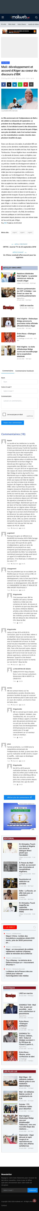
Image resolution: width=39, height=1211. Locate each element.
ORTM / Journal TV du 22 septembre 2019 (19, 247)
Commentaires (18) (13, 434)
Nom (3, 378)
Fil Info (3, 24)
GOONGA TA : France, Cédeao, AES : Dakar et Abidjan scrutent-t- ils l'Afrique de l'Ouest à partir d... (27, 1038)
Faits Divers (22, 24)
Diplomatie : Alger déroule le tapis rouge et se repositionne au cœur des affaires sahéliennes (26, 1140)
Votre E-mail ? (6, 387)
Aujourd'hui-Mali (21, 298)
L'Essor (19, 283)
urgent (14, 232)
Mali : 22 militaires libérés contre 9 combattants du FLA (26, 1095)
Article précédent (20, 244)
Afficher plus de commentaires (18, 797)
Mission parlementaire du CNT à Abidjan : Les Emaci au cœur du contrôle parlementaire (26, 292)
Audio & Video (33, 24)
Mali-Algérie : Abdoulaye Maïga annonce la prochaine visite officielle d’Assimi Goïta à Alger (27, 322)
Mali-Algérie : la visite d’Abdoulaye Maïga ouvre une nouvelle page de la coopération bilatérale (27, 351)
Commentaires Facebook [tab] (24, 371)
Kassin (9, 440)
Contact (4, 1205)
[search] (36, 17)
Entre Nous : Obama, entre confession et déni (26, 1054)
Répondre (15, 528)
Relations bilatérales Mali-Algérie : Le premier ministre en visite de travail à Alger (27, 277)
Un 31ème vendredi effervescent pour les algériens (19, 256)
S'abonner (32, 1190)
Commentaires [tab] (7, 371)
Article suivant (18, 252)
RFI (5, 223)
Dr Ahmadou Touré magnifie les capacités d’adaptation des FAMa (27, 907)
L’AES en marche (26, 305)
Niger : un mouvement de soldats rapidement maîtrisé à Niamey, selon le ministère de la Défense (19, 951)
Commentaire (6, 396)
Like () (23, 528)
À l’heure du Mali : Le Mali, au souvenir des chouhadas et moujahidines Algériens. (27, 867)
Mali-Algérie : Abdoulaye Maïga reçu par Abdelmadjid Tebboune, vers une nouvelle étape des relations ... (27, 1122)
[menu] (2, 17)
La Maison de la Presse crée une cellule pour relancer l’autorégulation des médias (19, 973)
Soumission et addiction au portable (25, 881)
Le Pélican (22, 897)
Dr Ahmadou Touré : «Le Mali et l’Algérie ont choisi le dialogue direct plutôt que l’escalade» (27, 849)
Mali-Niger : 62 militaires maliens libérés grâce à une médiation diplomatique (27, 1081)
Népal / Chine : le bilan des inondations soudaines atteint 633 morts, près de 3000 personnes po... (20, 939)
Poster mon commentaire (12, 423)
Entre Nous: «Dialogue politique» (26, 335)
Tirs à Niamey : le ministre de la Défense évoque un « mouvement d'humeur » (20, 962)
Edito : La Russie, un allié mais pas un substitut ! (27, 893)
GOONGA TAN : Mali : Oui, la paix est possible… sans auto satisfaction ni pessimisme (27, 1009)
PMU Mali (11, 24)
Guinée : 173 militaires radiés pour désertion (25, 1106)
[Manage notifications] (34, 1200)
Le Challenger (21, 338)
